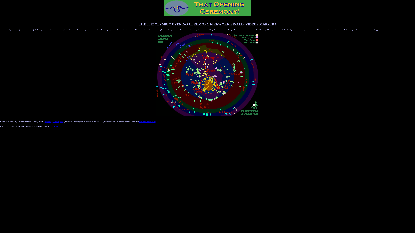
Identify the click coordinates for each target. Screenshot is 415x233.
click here (55, 126)
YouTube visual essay (147, 122)
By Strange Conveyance (54, 122)
